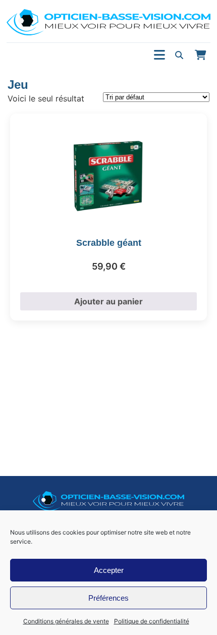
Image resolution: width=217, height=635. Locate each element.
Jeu (18, 84)
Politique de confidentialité (151, 621)
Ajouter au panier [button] (108, 301)
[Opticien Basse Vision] (108, 22)
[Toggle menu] (159, 55)
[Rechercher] (179, 55)
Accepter (109, 570)
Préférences (108, 598)
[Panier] (200, 55)
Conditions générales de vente (66, 621)
